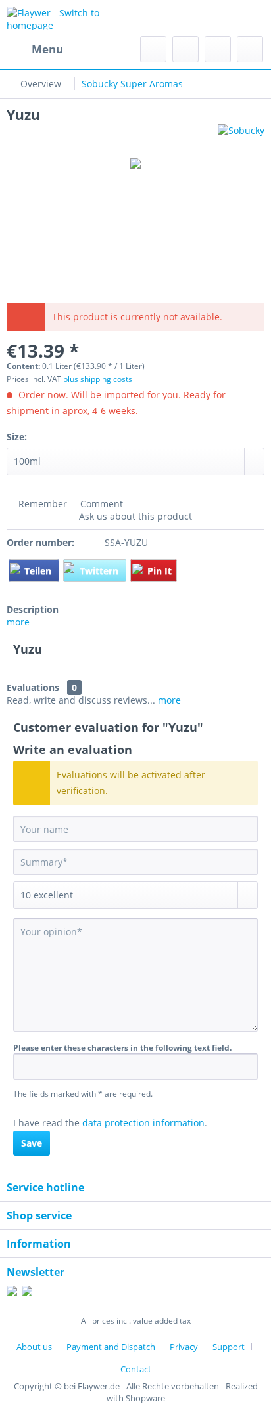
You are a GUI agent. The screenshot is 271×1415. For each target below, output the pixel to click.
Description (33, 609)
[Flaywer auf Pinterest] (27, 1292)
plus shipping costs (97, 379)
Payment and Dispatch (110, 1347)
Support (228, 1347)
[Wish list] (185, 49)
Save (31, 1143)
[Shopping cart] (250, 49)
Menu (47, 48)
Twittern (100, 570)
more (18, 622)
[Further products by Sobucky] (241, 135)
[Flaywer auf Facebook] (12, 1292)
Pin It (159, 570)
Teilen (39, 570)
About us (34, 1347)
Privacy (184, 1347)
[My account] (218, 49)
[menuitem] (35, 49)
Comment (100, 503)
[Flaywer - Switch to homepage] (71, 18)
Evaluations (33, 687)
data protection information (143, 1122)
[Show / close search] (153, 49)
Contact (135, 1369)
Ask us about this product (134, 516)
